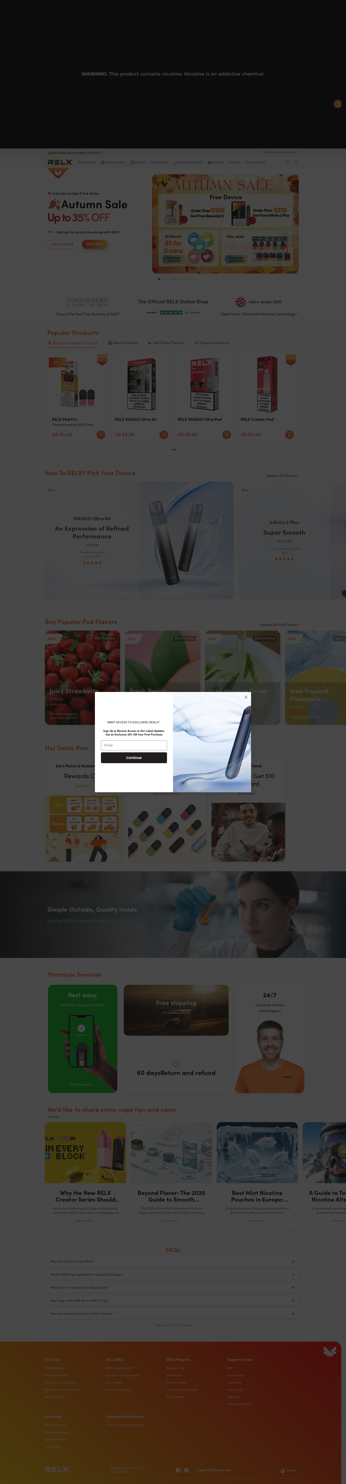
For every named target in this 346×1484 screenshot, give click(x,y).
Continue (134, 758)
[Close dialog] (245, 697)
